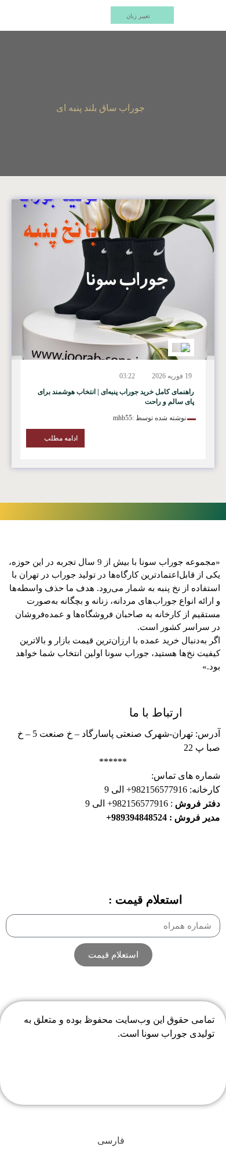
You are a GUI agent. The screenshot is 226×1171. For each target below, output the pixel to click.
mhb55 (122, 418)
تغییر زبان (138, 16)
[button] (203, 15)
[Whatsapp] (97, 1078)
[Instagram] (129, 1078)
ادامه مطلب (61, 438)
